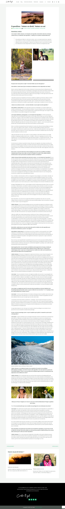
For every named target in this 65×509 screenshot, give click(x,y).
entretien (33, 28)
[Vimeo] (33, 499)
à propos (41, 1)
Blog (21, 1)
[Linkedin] (35, 499)
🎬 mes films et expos (26, 28)
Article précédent (10, 446)
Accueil (17, 1)
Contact (49, 1)
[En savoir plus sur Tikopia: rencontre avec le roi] (45, 460)
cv (45, 1)
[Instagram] (31, 499)
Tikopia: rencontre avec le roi (38, 468)
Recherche (36, 1)
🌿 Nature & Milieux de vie (16, 28)
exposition (37, 28)
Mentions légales (38, 507)
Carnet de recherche (28, 1)
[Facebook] (29, 499)
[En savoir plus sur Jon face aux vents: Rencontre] (20, 459)
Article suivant (55, 446)
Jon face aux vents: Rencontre (13, 467)
